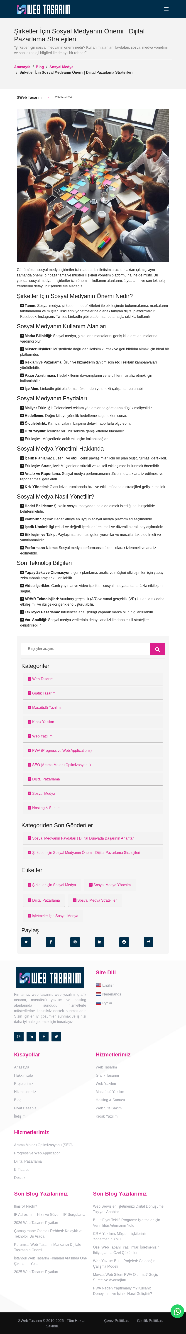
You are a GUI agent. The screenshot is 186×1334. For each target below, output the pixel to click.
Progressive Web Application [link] (37, 1153)
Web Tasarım (42, 679)
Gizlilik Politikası (150, 1321)
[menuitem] (134, 986)
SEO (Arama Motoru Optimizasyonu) (61, 765)
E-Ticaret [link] (21, 1169)
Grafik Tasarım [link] (107, 1075)
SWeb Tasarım (30, 1321)
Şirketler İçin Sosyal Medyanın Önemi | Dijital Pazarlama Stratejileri (85, 853)
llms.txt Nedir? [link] (25, 1206)
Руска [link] (107, 1003)
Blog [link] (18, 1100)
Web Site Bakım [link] (109, 1108)
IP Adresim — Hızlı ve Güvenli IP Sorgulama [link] (49, 1214)
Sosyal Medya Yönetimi (112, 885)
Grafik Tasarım (43, 693)
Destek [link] (19, 1178)
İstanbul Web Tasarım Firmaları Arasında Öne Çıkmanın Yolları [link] (50, 1261)
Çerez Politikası (117, 1321)
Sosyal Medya (61, 67)
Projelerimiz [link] (23, 1084)
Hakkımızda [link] (23, 1075)
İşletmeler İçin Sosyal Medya (54, 916)
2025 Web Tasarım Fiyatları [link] (36, 1272)
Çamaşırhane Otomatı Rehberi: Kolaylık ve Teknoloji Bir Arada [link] (48, 1233)
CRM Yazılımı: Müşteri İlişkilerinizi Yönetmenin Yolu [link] (120, 1236)
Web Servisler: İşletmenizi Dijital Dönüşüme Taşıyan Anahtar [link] (128, 1209)
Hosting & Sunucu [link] (110, 1100)
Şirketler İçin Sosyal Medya (53, 885)
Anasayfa (22, 67)
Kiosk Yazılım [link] (106, 1116)
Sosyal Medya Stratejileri (96, 900)
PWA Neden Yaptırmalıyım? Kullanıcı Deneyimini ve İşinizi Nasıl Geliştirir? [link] (122, 1291)
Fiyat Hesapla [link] (25, 1108)
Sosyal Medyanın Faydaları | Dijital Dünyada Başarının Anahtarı (83, 838)
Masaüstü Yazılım (46, 708)
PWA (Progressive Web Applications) (61, 750)
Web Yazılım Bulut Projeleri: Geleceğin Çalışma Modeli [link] (124, 1263)
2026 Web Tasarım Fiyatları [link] (36, 1223)
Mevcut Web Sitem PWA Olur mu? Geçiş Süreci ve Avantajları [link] (125, 1277)
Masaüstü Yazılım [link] (110, 1092)
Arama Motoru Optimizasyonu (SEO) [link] (43, 1145)
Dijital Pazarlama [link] (28, 1161)
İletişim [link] (19, 1116)
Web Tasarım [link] (106, 1067)
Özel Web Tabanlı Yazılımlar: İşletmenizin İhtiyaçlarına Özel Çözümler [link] (126, 1250)
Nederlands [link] (111, 994)
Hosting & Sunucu (46, 808)
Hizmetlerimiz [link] (25, 1092)
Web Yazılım (41, 736)
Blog (40, 67)
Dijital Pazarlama (45, 779)
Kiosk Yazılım (42, 722)
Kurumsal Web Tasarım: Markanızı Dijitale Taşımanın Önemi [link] (47, 1247)
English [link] (108, 985)
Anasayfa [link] (21, 1067)
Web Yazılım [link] (106, 1084)
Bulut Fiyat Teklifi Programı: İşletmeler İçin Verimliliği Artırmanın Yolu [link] (126, 1222)
